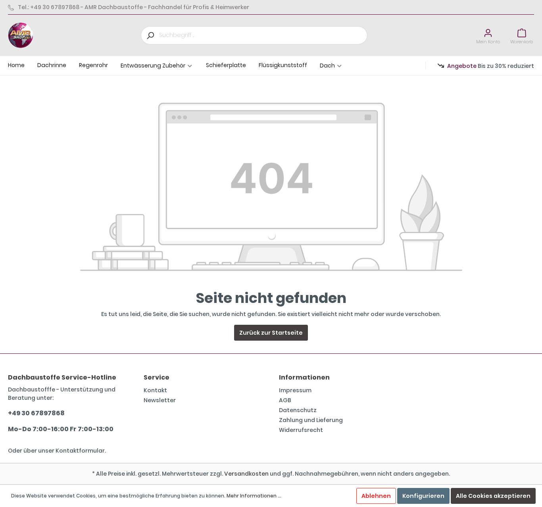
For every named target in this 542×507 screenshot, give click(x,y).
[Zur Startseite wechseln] (20, 35)
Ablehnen (376, 496)
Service (156, 377)
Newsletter (160, 400)
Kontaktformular (80, 451)
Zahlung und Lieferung (311, 420)
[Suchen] (150, 35)
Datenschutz (298, 410)
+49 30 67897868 (36, 413)
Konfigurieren (423, 496)
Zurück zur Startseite (271, 333)
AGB (285, 400)
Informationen (304, 377)
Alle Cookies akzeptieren (493, 496)
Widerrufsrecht (301, 430)
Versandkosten (246, 474)
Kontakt (155, 390)
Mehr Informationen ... (254, 495)
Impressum (295, 390)
